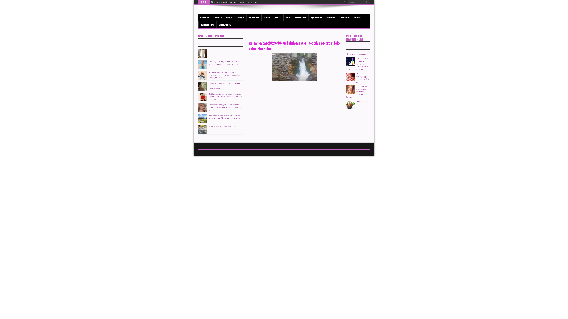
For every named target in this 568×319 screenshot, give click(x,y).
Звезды (240, 17)
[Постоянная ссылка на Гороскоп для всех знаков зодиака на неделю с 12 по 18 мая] (350, 89)
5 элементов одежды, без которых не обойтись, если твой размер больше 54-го (225, 107)
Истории (330, 17)
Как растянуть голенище (219, 51)
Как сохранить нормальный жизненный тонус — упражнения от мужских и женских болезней (225, 64)
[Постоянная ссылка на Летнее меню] (350, 104)
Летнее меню (361, 101)
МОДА (229, 17)
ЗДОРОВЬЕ (254, 17)
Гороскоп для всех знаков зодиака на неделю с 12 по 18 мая (357, 91)
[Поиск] (367, 2)
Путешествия (207, 24)
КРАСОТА (217, 17)
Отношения (300, 17)
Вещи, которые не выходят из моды (223, 126)
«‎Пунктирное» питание (356, 54)
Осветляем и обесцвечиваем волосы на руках (234, 2)
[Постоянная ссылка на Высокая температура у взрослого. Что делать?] (350, 77)
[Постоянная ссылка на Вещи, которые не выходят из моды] (202, 129)
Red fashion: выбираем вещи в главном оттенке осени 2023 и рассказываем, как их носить (225, 96)
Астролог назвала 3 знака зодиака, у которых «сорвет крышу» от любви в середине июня (224, 75)
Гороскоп (344, 17)
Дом (288, 17)
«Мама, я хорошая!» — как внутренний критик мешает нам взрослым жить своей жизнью (225, 85)
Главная (204, 17)
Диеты (277, 17)
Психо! (357, 17)
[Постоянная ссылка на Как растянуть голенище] (202, 53)
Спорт (267, 17)
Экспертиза (225, 24)
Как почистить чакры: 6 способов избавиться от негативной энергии (357, 63)
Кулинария (316, 17)
